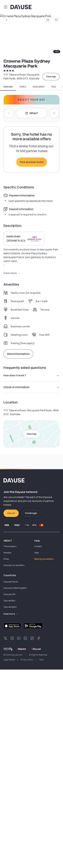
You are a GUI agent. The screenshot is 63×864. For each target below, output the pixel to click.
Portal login (31, 513)
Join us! (11, 513)
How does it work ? (15, 375)
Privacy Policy (26, 659)
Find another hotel (31, 162)
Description (38, 86)
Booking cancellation (44, 558)
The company (10, 546)
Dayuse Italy (9, 600)
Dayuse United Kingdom (15, 587)
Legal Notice (9, 659)
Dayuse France (11, 581)
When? (33, 113)
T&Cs (41, 659)
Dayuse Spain (10, 606)
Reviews (7, 552)
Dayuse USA (9, 594)
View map (51, 76)
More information (18, 354)
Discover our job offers (14, 565)
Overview (8, 86)
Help (36, 552)
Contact (38, 546)
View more (10, 273)
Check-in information (16, 387)
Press (6, 558)
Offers (23, 86)
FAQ (53, 86)
